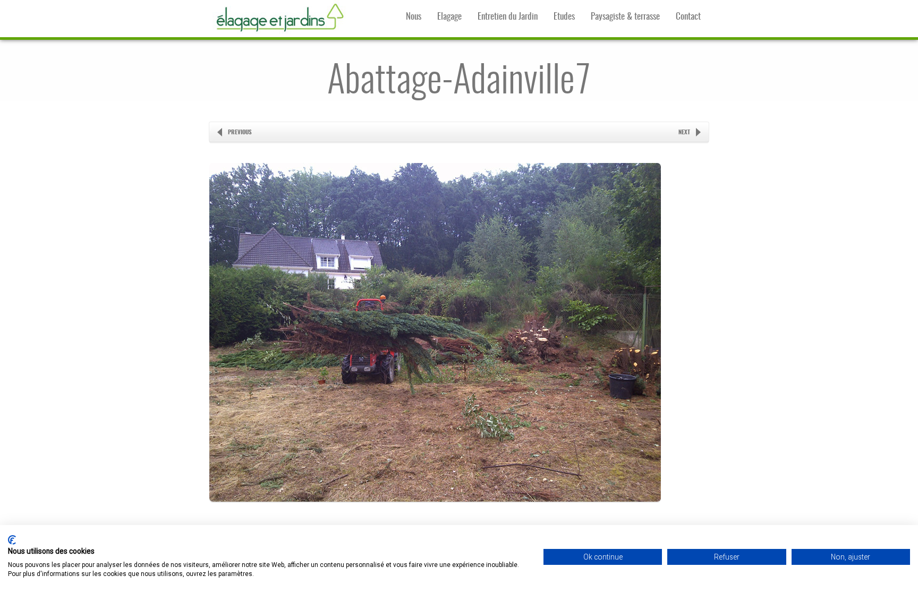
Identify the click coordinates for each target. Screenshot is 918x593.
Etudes (564, 16)
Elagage (449, 16)
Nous (413, 16)
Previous (240, 132)
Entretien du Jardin (508, 16)
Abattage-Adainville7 (459, 82)
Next (684, 132)
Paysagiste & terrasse (625, 16)
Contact (688, 16)
